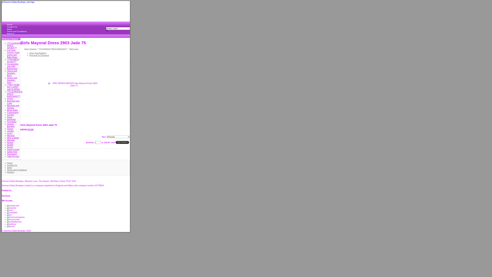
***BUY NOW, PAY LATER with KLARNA (13, 87)
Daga (9, 117)
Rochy (10, 147)
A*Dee (10, 99)
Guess (10, 129)
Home (10, 163)
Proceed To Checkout (39, 55)
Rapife (10, 145)
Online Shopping (30, 49)
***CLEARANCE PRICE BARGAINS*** (52, 49)
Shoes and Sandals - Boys (12, 73)
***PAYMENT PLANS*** (13, 60)
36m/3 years (74, 49)
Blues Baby (12, 110)
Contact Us (12, 165)
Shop (9, 168)
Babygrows (12, 69)
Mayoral (10, 136)
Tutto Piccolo (13, 156)
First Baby (11, 122)
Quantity (90, 142)
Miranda (11, 140)
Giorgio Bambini (11, 125)
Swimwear (12, 154)
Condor (10, 115)
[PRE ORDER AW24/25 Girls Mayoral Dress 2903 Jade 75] (69, 118)
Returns (10, 172)
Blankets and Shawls (13, 107)
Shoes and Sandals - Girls (12, 80)
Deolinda (11, 119)
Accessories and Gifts (12, 65)
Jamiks (10, 131)
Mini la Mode (13, 138)
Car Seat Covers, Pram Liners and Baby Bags (13, 53)
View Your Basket (37, 53)
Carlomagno (12, 112)
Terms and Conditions (17, 170)
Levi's (9, 133)
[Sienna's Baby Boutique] (66, 11)
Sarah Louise (13, 149)
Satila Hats (12, 152)
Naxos (10, 142)
